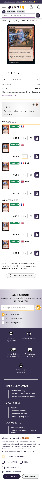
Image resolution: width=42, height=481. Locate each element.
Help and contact (29, 338)
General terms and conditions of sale (23, 431)
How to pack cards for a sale (23, 397)
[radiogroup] (21, 11)
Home (5, 21)
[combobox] (21, 79)
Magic (14, 21)
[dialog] (21, 457)
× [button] (39, 439)
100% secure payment (21, 371)
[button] (5, 129)
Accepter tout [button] (12, 476)
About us (14, 408)
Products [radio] (20, 11)
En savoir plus (27, 449)
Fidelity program (17, 427)
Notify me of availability (23, 276)
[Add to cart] (37, 138)
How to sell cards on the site (23, 394)
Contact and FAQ (18, 391)
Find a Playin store (11, 339)
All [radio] (4, 11)
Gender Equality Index (20, 417)
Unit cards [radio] (11, 11)
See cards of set (9, 96)
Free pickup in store (30, 355)
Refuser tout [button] (30, 476)
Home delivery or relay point (13, 355)
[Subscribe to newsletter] (38, 307)
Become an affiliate (19, 414)
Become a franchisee (20, 411)
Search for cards (27, 21)
